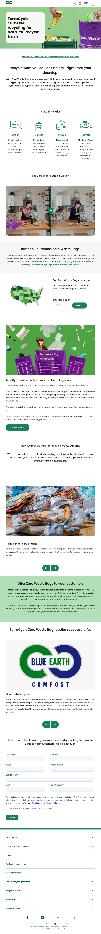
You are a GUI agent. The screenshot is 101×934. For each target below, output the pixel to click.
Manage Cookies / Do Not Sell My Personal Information (51, 926)
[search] (74, 3)
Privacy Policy (31, 924)
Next (55, 568)
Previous (46, 568)
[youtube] (42, 917)
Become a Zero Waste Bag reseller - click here (50, 56)
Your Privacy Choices (65, 924)
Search (79, 305)
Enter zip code (61, 299)
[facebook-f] (27, 917)
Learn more (17, 427)
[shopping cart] (85, 3)
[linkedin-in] (73, 917)
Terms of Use (45, 924)
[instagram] (58, 917)
